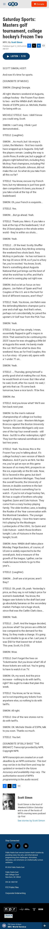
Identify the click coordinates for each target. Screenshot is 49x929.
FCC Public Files (12, 887)
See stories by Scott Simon (31, 820)
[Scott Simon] (9, 801)
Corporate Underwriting (15, 893)
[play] (4, 925)
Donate (40, 4)
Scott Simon (16, 42)
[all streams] (45, 925)
